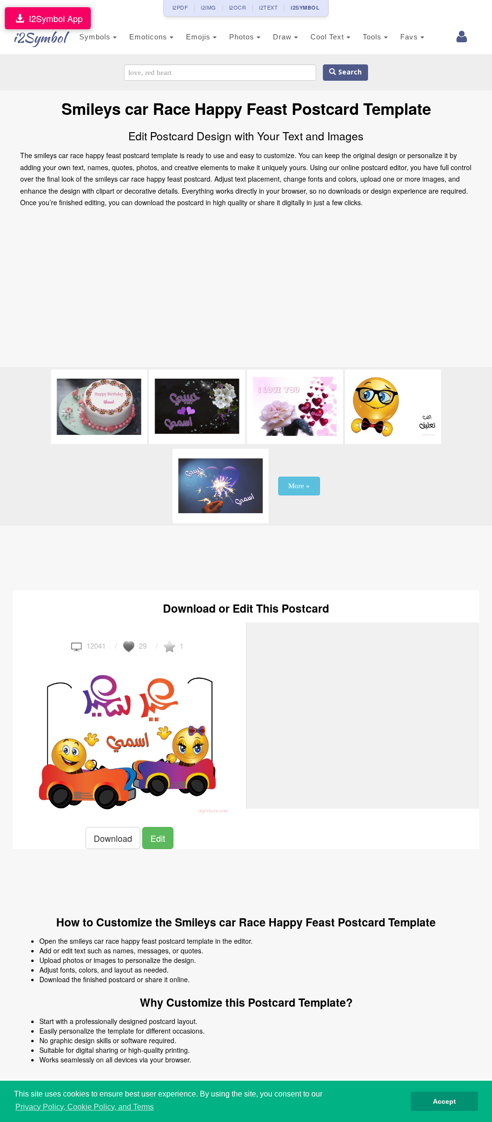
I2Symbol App (53, 18)
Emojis (199, 37)
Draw (283, 37)
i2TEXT (268, 7)
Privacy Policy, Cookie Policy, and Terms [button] (84, 1107)
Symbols (96, 37)
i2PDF (180, 7)
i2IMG (208, 7)
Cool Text (328, 37)
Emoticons (149, 37)
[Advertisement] (246, 290)
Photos (243, 37)
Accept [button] (444, 1101)
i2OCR (237, 7)
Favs (410, 37)
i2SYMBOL (305, 7)
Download (113, 838)
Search (349, 72)
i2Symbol (39, 37)
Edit (157, 838)
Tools (373, 37)
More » (299, 486)
